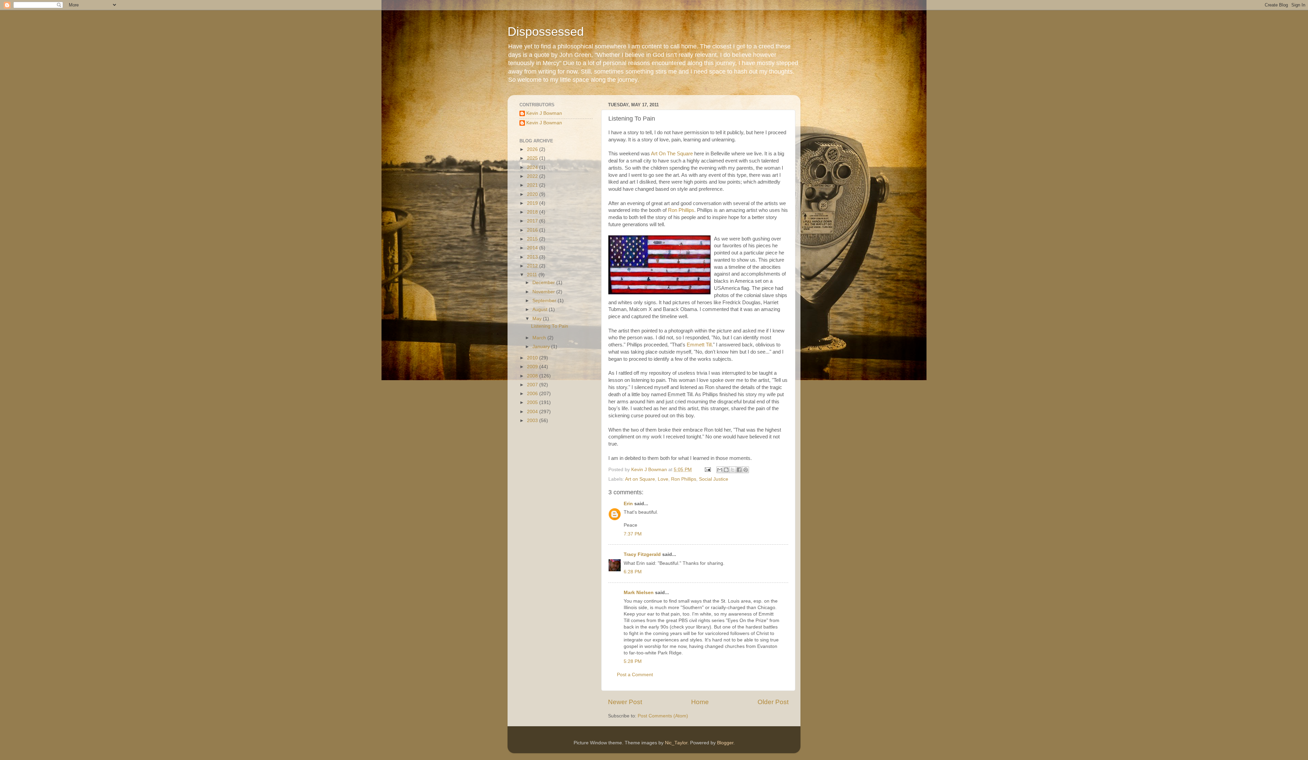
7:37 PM (633, 534)
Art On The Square (672, 153)
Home (700, 701)
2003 (533, 420)
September (545, 300)
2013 (533, 257)
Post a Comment (635, 674)
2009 (533, 366)
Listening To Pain (549, 326)
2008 (533, 375)
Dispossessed (546, 31)
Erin (628, 503)
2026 (533, 149)
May (537, 318)
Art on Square (640, 479)
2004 (533, 411)
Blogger (725, 742)
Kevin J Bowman (544, 113)
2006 (533, 393)
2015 (533, 239)
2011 (533, 274)
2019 (533, 203)
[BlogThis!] (726, 469)
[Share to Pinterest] (745, 469)
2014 (533, 247)
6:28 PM (633, 571)
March (539, 337)
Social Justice (713, 479)
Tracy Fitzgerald (642, 554)
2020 (533, 194)
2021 (533, 185)
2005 (533, 402)
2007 (533, 384)
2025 (533, 158)
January (541, 346)
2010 (533, 357)
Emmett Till (699, 344)
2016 (533, 230)
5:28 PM (633, 661)
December (544, 282)
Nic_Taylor (676, 742)
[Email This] (719, 469)
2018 (533, 212)
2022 (533, 176)
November (544, 291)
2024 (533, 167)
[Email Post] (707, 469)
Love (663, 479)
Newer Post (625, 701)
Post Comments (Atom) (663, 715)
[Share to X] (732, 469)
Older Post (773, 701)
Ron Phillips (681, 210)
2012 (533, 265)
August (540, 309)
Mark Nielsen (639, 592)
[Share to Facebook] (739, 469)
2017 (533, 220)
